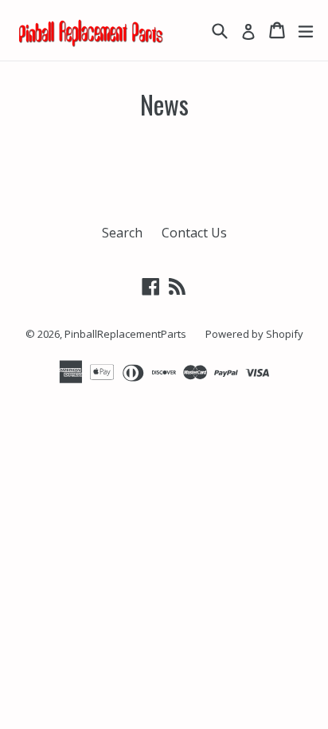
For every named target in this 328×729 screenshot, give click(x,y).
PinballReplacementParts (125, 334)
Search (122, 232)
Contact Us (194, 232)
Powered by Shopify (254, 334)
